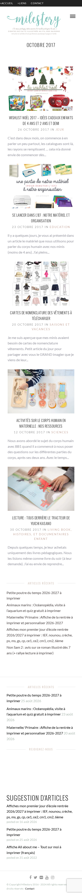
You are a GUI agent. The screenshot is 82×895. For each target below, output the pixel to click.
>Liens (21, 3)
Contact (37, 3)
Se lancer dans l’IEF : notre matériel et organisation (41, 218)
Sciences (59, 432)
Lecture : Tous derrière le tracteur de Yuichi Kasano (41, 520)
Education (60, 227)
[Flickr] (41, 877)
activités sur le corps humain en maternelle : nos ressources (41, 423)
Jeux (60, 129)
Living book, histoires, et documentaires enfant (42, 534)
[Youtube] (47, 877)
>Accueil (6, 3)
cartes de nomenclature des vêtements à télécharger (41, 315)
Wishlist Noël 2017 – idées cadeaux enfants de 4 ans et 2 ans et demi (41, 120)
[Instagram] (52, 877)
